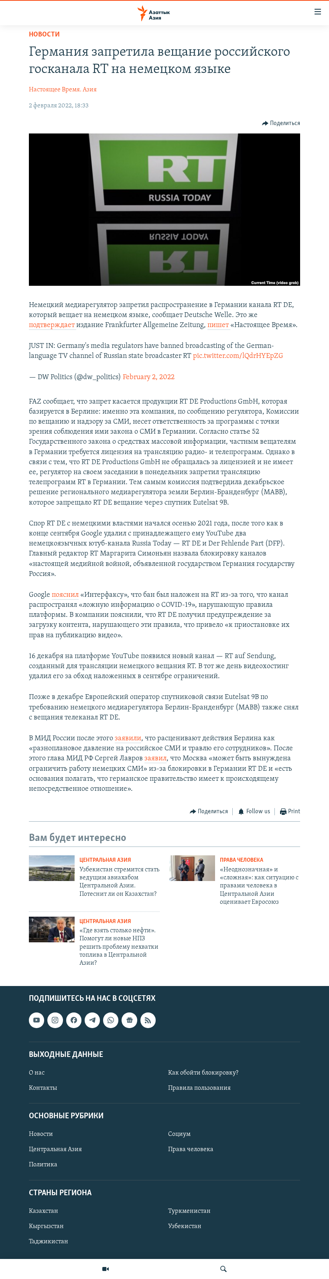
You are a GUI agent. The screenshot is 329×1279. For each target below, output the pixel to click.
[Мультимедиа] (105, 1269)
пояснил (65, 595)
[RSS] (148, 1020)
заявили (128, 738)
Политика (43, 1165)
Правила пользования (199, 1088)
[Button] (281, 123)
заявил (155, 758)
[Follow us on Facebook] (73, 1020)
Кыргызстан (46, 1226)
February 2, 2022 (149, 377)
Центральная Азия (105, 860)
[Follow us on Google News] (129, 1020)
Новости (44, 34)
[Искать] (223, 1269)
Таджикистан (48, 1242)
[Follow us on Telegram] (92, 1020)
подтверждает (52, 325)
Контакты (43, 1088)
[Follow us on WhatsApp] (110, 1020)
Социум (179, 1134)
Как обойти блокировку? (203, 1073)
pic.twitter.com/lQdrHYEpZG (238, 356)
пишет (218, 325)
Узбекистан (184, 1226)
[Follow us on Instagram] (55, 1020)
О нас (37, 1073)
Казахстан (43, 1211)
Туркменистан (189, 1211)
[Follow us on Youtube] (36, 1020)
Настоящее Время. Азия (63, 90)
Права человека (241, 860)
